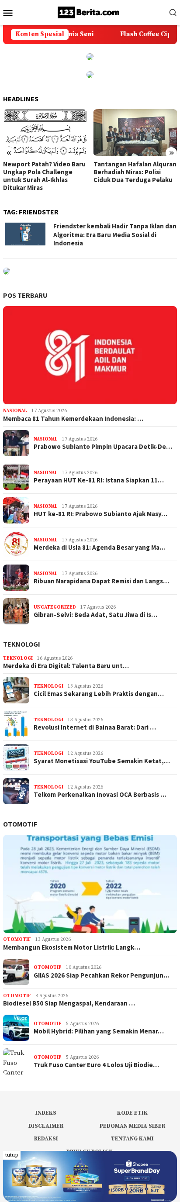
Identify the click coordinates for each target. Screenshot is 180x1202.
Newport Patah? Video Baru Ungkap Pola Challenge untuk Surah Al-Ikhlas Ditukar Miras (44, 176)
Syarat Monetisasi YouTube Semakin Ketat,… (102, 761)
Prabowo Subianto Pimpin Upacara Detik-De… (103, 447)
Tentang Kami (132, 1138)
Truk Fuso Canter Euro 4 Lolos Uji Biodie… (96, 1065)
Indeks (45, 1112)
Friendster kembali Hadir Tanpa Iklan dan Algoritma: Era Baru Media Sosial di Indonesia (115, 234)
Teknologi (21, 644)
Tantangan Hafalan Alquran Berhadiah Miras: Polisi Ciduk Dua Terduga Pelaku (135, 172)
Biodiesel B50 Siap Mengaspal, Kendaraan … (69, 1003)
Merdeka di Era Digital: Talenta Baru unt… (66, 666)
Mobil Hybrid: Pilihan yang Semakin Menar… (99, 1031)
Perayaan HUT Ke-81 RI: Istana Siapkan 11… (99, 480)
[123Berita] (90, 12)
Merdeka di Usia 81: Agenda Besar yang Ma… (100, 547)
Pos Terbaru (25, 295)
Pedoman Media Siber (132, 1126)
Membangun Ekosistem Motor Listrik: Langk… (71, 947)
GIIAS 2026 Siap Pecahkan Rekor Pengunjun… (102, 975)
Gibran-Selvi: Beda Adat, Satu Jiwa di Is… (95, 615)
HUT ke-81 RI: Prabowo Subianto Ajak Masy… (100, 514)
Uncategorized (55, 607)
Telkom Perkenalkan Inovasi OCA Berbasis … (100, 795)
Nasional (15, 411)
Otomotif (20, 824)
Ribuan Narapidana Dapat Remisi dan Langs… (101, 581)
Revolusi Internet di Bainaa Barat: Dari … (95, 727)
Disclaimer (45, 1126)
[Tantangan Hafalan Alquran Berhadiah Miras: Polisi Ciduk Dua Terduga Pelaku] (135, 132)
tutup (11, 1155)
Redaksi (46, 1138)
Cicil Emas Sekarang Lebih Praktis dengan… (99, 694)
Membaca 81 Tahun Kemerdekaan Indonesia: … (73, 419)
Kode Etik (132, 1112)
